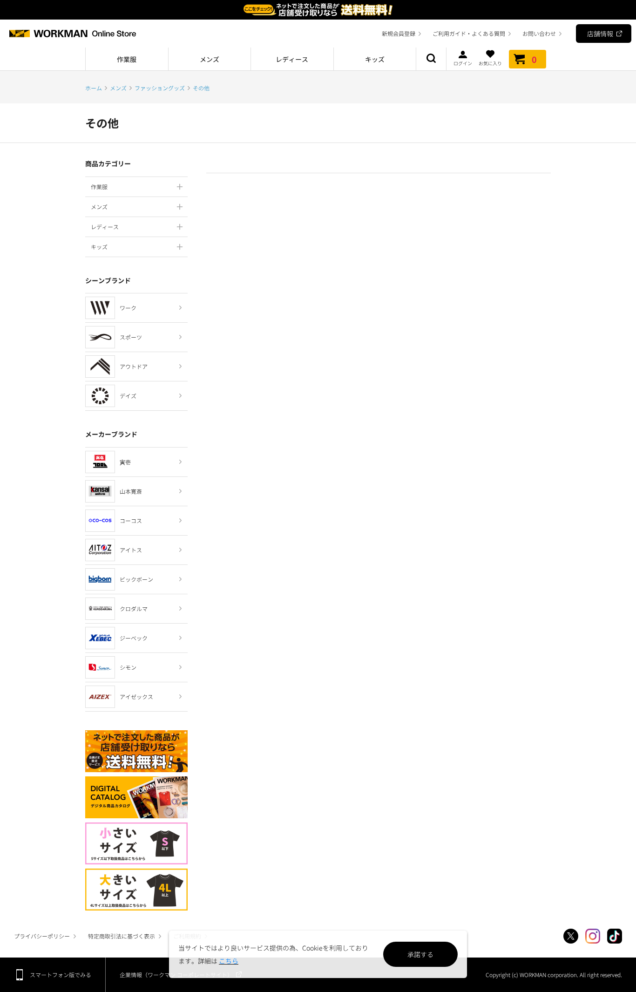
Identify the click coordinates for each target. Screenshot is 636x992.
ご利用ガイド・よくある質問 (469, 33)
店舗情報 (600, 33)
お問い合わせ (539, 33)
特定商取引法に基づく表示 (121, 936)
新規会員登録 (398, 33)
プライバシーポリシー (42, 936)
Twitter (570, 936)
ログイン (462, 63)
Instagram (592, 936)
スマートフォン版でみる (60, 974)
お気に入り (490, 63)
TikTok (614, 936)
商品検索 (431, 59)
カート (534, 59)
